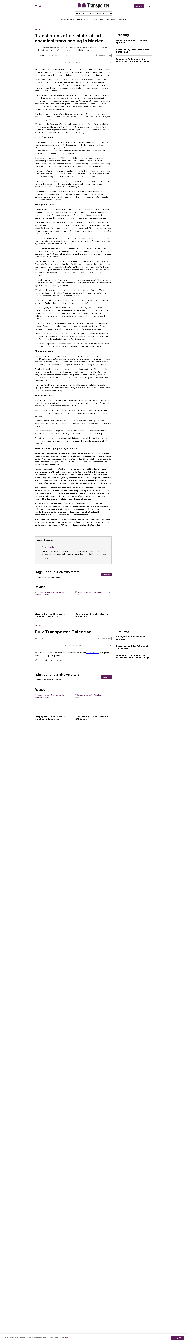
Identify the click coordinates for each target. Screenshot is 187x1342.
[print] (111, 62)
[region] (93, 1338)
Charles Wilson (41, 55)
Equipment (123, 19)
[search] (40, 6)
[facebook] (66, 62)
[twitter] (73, 62)
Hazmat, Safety (83, 19)
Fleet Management (67, 19)
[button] (36, 6)
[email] (80, 62)
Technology (111, 19)
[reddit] (77, 62)
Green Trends (98, 19)
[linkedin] (70, 62)
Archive (38, 29)
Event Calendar (92, 653)
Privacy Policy (63, 1337)
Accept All (177, 1338)
